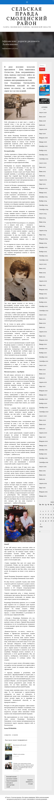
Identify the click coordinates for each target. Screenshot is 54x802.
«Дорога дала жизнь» (19, 754)
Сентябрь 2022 (43, 311)
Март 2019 (42, 488)
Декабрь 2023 (43, 247)
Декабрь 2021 (43, 349)
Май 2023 (42, 277)
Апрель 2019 (43, 483)
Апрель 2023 (43, 281)
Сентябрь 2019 (43, 462)
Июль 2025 (42, 167)
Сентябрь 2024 (43, 209)
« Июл (41, 527)
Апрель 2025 (43, 180)
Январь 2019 (43, 496)
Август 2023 (42, 264)
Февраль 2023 (43, 290)
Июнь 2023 (42, 273)
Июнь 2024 (42, 222)
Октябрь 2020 (43, 408)
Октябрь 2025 (43, 155)
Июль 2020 (42, 420)
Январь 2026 (43, 142)
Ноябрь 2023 (43, 252)
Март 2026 (42, 134)
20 (48, 518)
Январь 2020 (43, 446)
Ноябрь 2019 (43, 454)
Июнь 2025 (42, 171)
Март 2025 (42, 184)
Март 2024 (42, 235)
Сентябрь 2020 (43, 412)
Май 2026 (42, 125)
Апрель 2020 (43, 433)
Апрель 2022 (43, 332)
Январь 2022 (43, 344)
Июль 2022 (42, 319)
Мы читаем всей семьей (19, 745)
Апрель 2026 (43, 129)
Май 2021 (42, 378)
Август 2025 (42, 163)
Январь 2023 (43, 294)
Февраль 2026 (43, 138)
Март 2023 (42, 285)
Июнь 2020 (42, 424)
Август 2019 (42, 467)
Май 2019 (42, 479)
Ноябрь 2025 (43, 150)
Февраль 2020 (43, 441)
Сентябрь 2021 (43, 361)
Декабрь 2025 (43, 146)
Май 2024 (42, 226)
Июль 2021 (42, 370)
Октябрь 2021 (43, 357)
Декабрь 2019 (43, 450)
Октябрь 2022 (43, 306)
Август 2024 (43, 214)
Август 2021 (42, 365)
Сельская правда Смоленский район (27, 16)
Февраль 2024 (43, 239)
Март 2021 (42, 386)
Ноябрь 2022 (43, 302)
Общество (8, 735)
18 (43, 518)
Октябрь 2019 (43, 458)
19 (45, 518)
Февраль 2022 (43, 340)
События (15, 735)
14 (51, 514)
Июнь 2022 (42, 323)
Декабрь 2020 (43, 399)
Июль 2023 (42, 268)
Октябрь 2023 (43, 256)
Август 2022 (43, 315)
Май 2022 (42, 327)
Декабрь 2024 (43, 197)
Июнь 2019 (42, 475)
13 (48, 514)
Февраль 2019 (43, 492)
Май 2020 (42, 429)
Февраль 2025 (43, 188)
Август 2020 (43, 416)
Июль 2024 (42, 218)
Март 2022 (42, 336)
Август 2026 (43, 112)
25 (43, 521)
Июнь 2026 (42, 121)
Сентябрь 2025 (43, 159)
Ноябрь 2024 (43, 201)
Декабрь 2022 (43, 298)
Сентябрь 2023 (43, 260)
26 (45, 521)
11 (43, 514)
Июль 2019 (42, 471)
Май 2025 (42, 176)
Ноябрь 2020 (43, 403)
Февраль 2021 (43, 391)
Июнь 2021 (42, 374)
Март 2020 (42, 437)
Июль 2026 (42, 117)
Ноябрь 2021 (43, 353)
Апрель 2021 (43, 382)
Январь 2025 (43, 193)
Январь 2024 (43, 243)
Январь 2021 (43, 395)
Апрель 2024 (43, 230)
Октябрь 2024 (43, 205)
